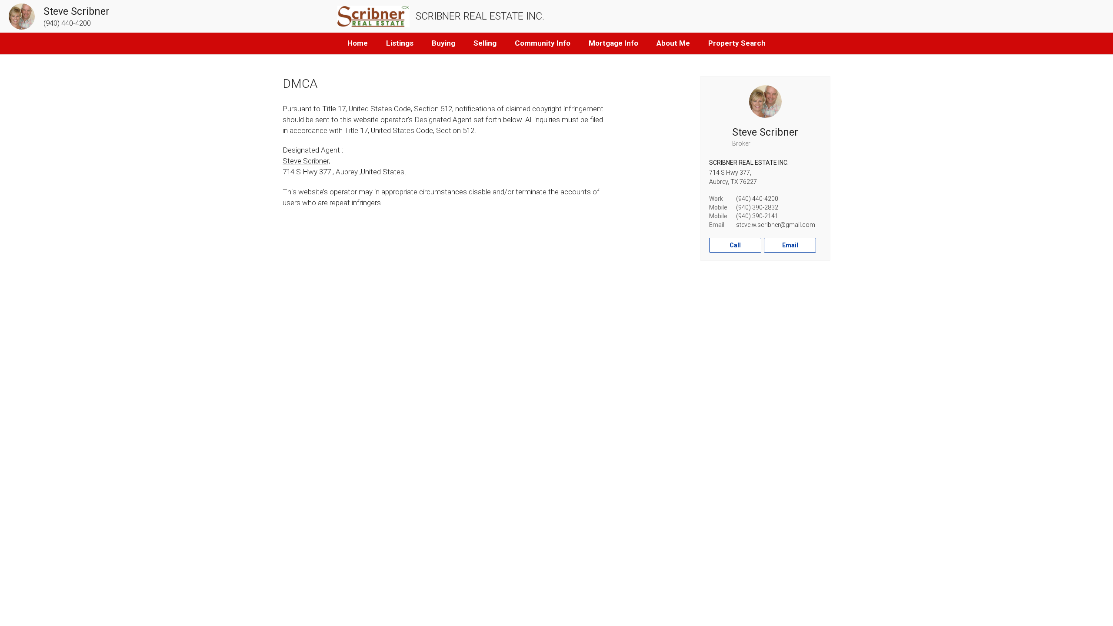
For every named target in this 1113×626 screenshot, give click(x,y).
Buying (443, 43)
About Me (673, 43)
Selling (485, 43)
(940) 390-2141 (757, 216)
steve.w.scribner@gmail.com (775, 224)
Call (735, 245)
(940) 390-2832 (757, 207)
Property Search (737, 43)
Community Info (542, 43)
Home (357, 43)
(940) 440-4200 (757, 198)
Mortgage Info (613, 43)
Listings (399, 43)
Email (790, 245)
